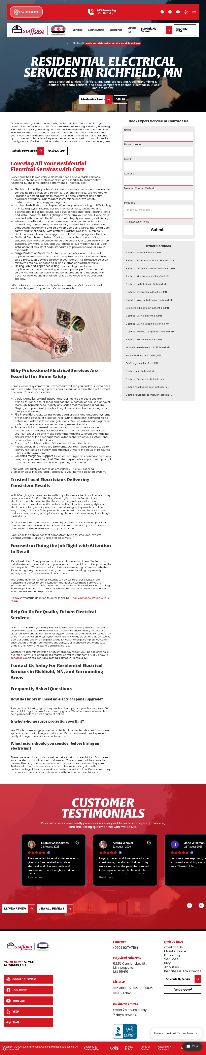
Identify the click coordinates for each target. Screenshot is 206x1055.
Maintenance (175, 951)
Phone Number (132, 144)
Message (129, 203)
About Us (132, 29)
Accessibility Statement (164, 1048)
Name (127, 130)
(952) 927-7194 (125, 948)
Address (129, 173)
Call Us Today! (106, 13)
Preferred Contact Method (139, 188)
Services (171, 959)
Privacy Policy (129, 1048)
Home (68, 43)
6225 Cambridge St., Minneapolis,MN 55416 (130, 968)
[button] (79, 30)
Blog (167, 963)
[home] (39, 30)
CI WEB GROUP (114, 1048)
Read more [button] (41, 877)
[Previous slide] (201, 905)
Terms (145, 222)
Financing (172, 955)
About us (171, 967)
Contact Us (173, 947)
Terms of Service (145, 1048)
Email (127, 159)
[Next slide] (189, 905)
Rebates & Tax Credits (182, 971)
